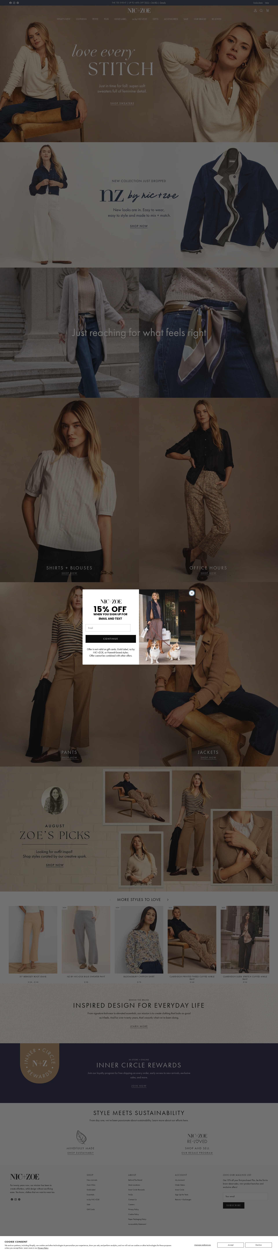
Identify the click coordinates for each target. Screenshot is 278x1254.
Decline (259, 1245)
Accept (230, 1245)
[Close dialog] (191, 593)
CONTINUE (110, 638)
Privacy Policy (43, 1248)
